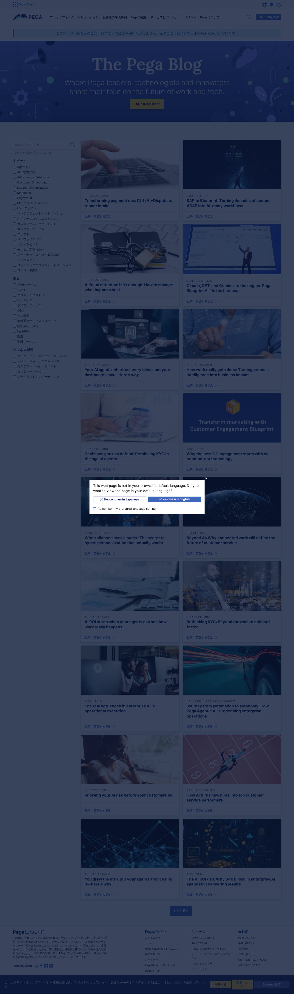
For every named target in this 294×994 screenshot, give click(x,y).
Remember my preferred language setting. (126, 508)
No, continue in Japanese (121, 499)
